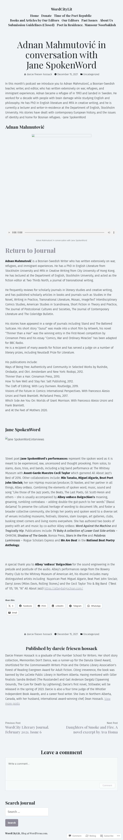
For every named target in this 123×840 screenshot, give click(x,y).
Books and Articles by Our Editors (34, 20)
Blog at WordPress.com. (34, 833)
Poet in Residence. (70, 25)
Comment (107, 785)
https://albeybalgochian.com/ (63, 588)
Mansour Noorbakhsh (100, 25)
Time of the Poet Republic (73, 16)
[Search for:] (27, 812)
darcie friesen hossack (39, 74)
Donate (46, 16)
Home (34, 16)
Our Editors (70, 20)
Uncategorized (91, 74)
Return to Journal (30, 250)
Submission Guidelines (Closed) (31, 25)
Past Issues (89, 20)
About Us (106, 20)
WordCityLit (61, 9)
